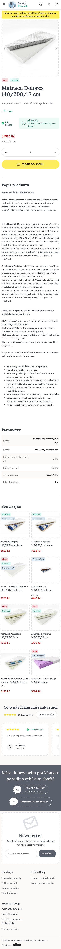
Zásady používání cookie (42, 883)
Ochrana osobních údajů (42, 878)
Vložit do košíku (33, 164)
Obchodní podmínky (11, 878)
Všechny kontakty (10, 929)
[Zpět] (5, 48)
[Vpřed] (56, 48)
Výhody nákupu (9, 892)
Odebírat (47, 853)
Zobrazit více (46, 714)
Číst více (7, 111)
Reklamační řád (9, 883)
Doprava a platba (10, 887)
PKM (50, 103)
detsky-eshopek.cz (16, 940)
